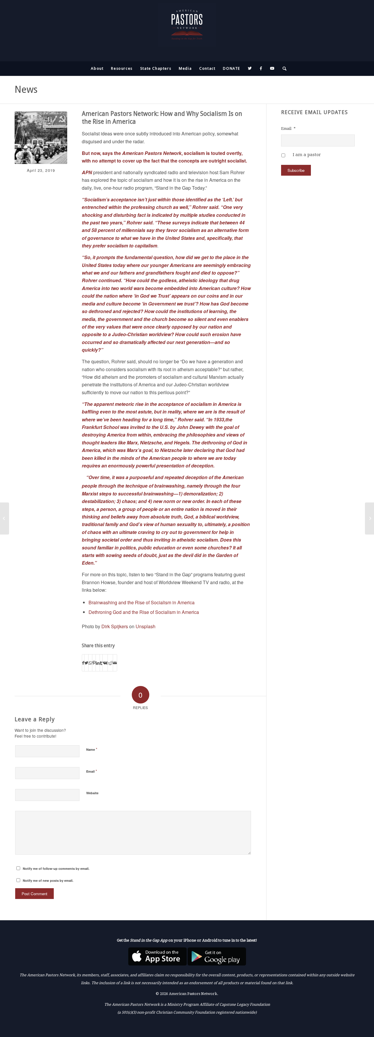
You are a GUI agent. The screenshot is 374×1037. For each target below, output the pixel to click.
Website (92, 793)
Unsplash (145, 626)
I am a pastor (307, 154)
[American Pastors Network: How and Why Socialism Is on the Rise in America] (41, 137)
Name (91, 749)
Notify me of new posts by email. (48, 880)
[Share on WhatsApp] (90, 662)
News (26, 89)
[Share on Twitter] (86, 662)
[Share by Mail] (115, 662)
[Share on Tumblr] (101, 662)
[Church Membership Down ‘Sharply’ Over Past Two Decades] (369, 518)
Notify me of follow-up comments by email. (56, 868)
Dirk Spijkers (114, 626)
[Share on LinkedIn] (98, 662)
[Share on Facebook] (83, 662)
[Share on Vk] (105, 662)
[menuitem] (97, 68)
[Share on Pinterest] (94, 662)
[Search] (283, 68)
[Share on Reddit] (110, 662)
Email (91, 771)
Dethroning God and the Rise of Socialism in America (144, 612)
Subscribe (296, 170)
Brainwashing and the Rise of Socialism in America (142, 602)
